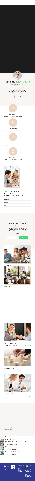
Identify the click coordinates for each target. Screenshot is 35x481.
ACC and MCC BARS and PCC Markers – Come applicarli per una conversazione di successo (17, 441)
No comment (15, 439)
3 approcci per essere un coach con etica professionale (12, 436)
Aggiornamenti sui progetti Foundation (10, 446)
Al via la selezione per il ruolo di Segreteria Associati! (12, 451)
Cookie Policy (7, 469)
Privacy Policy (7, 468)
